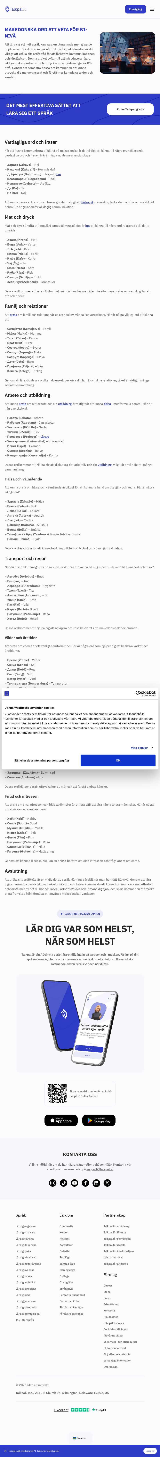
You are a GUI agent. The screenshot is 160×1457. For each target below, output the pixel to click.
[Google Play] (99, 1120)
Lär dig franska (25, 1238)
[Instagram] (53, 1183)
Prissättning (111, 1304)
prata (13, 315)
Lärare (44, 436)
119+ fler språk (25, 1320)
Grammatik (66, 1226)
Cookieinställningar (116, 1329)
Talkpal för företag (115, 1232)
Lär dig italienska (26, 1245)
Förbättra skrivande (72, 1313)
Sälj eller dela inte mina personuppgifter (41, 760)
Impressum (111, 1367)
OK (118, 760)
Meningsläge (67, 1270)
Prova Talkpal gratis (130, 109)
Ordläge (64, 1276)
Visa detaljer (139, 747)
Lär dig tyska (23, 1251)
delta (107, 404)
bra (58, 174)
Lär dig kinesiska (26, 1288)
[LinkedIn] (96, 1183)
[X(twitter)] (107, 1183)
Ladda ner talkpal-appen (82, 914)
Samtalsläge (67, 1263)
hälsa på (87, 202)
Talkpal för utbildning (116, 1226)
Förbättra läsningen (72, 1307)
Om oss (108, 1285)
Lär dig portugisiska (28, 1313)
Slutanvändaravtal (115, 1348)
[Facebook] (85, 1183)
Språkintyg (66, 1288)
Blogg (107, 1292)
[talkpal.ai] (15, 9)
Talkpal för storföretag (117, 1238)
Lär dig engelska (26, 1226)
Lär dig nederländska (28, 1263)
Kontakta (109, 1310)
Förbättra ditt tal (69, 1301)
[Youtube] (74, 1183)
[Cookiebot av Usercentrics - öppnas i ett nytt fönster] (138, 693)
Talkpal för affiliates (116, 1263)
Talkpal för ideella (114, 1245)
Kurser (64, 1232)
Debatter (65, 1251)
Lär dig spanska (25, 1232)
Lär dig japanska (26, 1301)
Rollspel (64, 1238)
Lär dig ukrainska (26, 1257)
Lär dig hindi (23, 1295)
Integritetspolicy (114, 1323)
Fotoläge (65, 1257)
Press (107, 1298)
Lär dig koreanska (26, 1307)
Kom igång (135, 9)
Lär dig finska (24, 1276)
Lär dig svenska (25, 1270)
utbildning (65, 404)
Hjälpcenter (111, 1317)
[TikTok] (64, 1183)
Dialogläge (66, 1282)
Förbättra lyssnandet (72, 1295)
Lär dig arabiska (25, 1282)
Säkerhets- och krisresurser (120, 1342)
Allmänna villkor (113, 1335)
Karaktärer (66, 1245)
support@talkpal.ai (99, 1169)
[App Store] (61, 1120)
